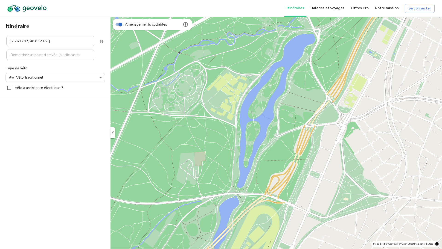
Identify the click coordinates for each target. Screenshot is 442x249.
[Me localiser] (435, 224)
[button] (47, 41)
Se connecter (419, 8)
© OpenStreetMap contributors (416, 244)
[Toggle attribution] (437, 244)
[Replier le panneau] (112, 132)
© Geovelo (391, 244)
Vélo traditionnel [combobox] (29, 77)
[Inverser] (101, 41)
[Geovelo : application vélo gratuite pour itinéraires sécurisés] (27, 8)
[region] (276, 133)
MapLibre (378, 244)
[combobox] (47, 41)
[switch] (120, 24)
